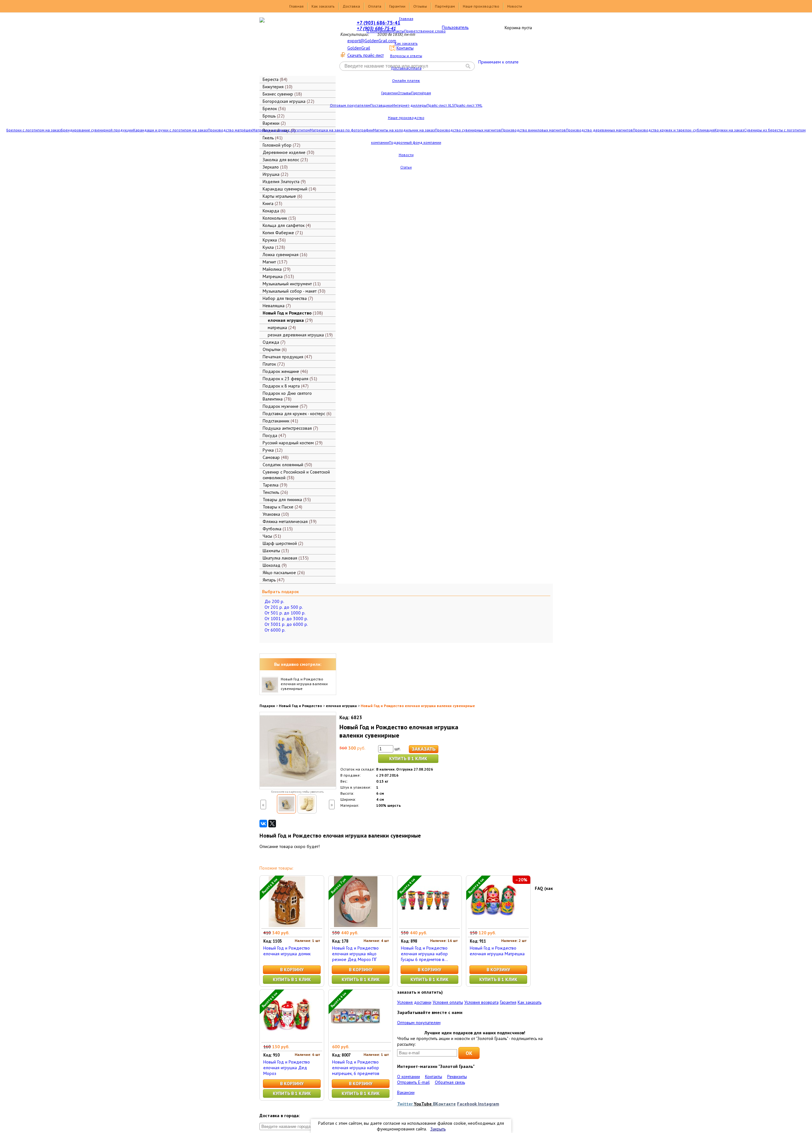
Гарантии (397, 6)
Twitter (405, 1104)
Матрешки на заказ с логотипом (281, 130)
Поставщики (381, 105)
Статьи (406, 167)
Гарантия (508, 1002)
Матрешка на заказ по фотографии (341, 130)
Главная (296, 6)
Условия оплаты (448, 1002)
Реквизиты (457, 1076)
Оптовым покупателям (350, 105)
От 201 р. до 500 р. (284, 607)
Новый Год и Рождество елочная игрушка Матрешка (497, 951)
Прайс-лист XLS (440, 105)
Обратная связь (450, 1082)
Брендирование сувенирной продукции (97, 130)
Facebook (467, 1104)
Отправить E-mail (413, 1082)
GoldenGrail (358, 48)
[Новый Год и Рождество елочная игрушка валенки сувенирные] (286, 803)
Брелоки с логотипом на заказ (33, 130)
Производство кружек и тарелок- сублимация (674, 130)
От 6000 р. (275, 630)
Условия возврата (481, 1002)
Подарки (267, 705)
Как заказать (323, 6)
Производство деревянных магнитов (599, 130)
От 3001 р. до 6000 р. (286, 624)
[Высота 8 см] (286, 925)
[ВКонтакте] (263, 823)
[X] (272, 823)
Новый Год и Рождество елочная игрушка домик (287, 951)
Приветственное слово (425, 31)
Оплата (374, 6)
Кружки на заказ (729, 130)
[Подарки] (293, 46)
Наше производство (481, 6)
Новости (514, 6)
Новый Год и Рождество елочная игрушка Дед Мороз (286, 1067)
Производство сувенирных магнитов (468, 130)
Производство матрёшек (230, 130)
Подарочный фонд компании (415, 142)
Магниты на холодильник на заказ (404, 130)
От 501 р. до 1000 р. (285, 613)
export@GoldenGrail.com (371, 40)
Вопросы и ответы (406, 55)
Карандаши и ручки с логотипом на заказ (170, 130)
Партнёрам (445, 6)
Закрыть (438, 1129)
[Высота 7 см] (355, 925)
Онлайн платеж (406, 80)
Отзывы (420, 6)
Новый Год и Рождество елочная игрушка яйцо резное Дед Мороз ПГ (355, 953)
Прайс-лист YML (468, 105)
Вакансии (406, 1092)
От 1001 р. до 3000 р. (286, 618)
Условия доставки (414, 1002)
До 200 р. (274, 601)
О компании (377, 31)
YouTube (423, 1104)
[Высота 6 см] (286, 1039)
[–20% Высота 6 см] (493, 925)
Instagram (488, 1104)
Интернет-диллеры (409, 105)
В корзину (292, 969)
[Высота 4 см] (424, 925)
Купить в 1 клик (408, 758)
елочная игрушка (341, 705)
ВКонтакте (444, 1104)
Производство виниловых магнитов (533, 130)
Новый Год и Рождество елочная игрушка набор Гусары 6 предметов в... (424, 953)
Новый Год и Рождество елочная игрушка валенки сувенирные (304, 684)
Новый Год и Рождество (300, 705)
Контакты (396, 31)
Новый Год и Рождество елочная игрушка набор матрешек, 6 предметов (355, 1067)
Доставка (351, 6)
